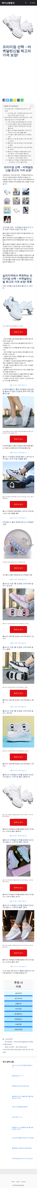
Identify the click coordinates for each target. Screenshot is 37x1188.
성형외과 (18, 1004)
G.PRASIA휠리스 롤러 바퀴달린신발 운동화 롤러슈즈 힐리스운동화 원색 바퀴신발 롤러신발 (20, 126)
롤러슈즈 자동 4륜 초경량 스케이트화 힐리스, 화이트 (20, 148)
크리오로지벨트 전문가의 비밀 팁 (23, 1138)
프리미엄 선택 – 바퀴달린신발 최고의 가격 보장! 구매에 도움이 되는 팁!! (20, 114)
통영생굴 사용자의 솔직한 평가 (22, 1148)
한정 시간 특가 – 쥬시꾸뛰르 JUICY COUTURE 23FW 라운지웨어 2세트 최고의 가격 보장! (18, 1049)
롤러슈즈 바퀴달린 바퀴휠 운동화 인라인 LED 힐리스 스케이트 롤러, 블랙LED (19, 153)
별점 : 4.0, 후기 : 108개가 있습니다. (18, 835)
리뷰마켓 (18, 1024)
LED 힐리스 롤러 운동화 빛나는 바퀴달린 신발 (19, 136)
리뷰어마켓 (18, 1029)
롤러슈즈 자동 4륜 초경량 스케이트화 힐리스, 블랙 (20, 144)
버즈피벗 (18, 1009)
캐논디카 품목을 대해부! (20, 1107)
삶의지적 (18, 993)
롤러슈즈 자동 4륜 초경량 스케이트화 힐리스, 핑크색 (20, 140)
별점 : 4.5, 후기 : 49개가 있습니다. (18, 579)
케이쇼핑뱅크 (8, 2)
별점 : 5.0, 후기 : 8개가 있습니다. (18, 643)
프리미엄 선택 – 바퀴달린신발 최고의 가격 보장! (18, 110)
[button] (25, 3)
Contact (23, 1181)
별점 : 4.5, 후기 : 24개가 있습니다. (18, 452)
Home (13, 1181)
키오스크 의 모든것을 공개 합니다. (22, 1066)
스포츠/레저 (9, 1039)
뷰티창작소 (18, 1014)
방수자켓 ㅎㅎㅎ (17, 1117)
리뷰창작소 (18, 1019)
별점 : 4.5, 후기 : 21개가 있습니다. (18, 518)
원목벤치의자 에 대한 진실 (20, 1086)
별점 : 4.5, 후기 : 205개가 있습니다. (18, 385)
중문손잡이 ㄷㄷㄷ (18, 1076)
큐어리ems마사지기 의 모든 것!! (22, 1158)
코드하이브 (18, 998)
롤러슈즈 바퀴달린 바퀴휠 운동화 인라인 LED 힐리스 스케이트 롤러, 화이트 (19, 157)
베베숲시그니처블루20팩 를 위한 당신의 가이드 (22, 1128)
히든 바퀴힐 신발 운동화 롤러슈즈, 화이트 (20, 122)
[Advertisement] (18, 78)
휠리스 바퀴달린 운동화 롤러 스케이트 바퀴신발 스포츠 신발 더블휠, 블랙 (20, 131)
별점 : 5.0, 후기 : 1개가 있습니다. (18, 966)
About (18, 1181)
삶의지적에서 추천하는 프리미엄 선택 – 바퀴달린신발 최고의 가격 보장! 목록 (18, 118)
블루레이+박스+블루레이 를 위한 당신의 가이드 (22, 1097)
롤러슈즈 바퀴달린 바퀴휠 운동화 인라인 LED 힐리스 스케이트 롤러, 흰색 (20, 161)
